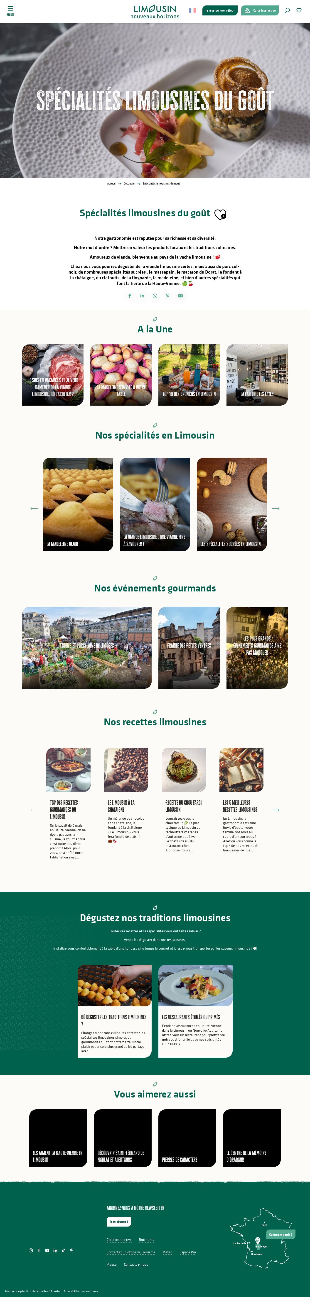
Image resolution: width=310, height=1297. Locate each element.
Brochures (146, 1239)
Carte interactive (119, 1239)
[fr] (193, 10)
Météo (167, 1252)
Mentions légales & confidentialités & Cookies (33, 1291)
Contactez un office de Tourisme (131, 1252)
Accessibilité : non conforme (81, 1291)
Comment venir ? (280, 1234)
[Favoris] (299, 10)
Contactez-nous (136, 1264)
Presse (112, 1264)
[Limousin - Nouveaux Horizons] (155, 11)
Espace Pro (188, 1252)
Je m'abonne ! (119, 1221)
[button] (287, 10)
